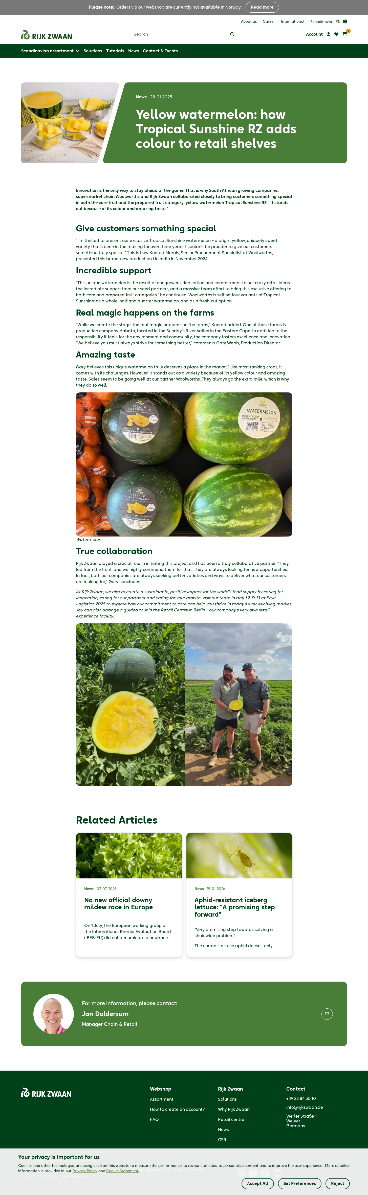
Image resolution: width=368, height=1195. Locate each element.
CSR (222, 1140)
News (223, 1130)
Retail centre (231, 1120)
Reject (337, 1184)
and (106, 1171)
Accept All (257, 1184)
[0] (344, 34)
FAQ (154, 1120)
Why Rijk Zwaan (234, 1110)
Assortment (162, 1099)
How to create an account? (177, 1110)
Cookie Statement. (122, 1171)
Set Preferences (300, 1184)
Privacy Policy (85, 1171)
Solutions (227, 1099)
